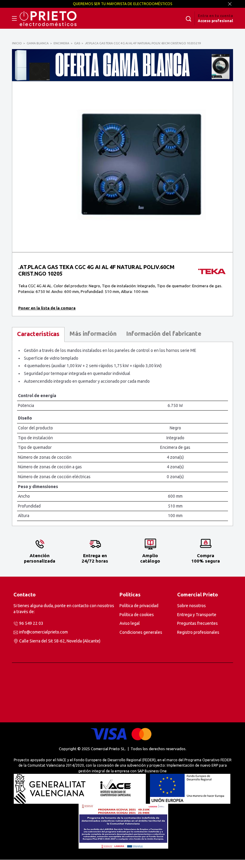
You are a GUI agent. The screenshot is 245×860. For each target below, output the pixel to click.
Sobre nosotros (191, 605)
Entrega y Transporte (196, 614)
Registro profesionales (198, 632)
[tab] (38, 334)
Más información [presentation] (93, 333)
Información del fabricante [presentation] (163, 333)
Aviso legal (130, 623)
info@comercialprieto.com (43, 632)
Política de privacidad (139, 605)
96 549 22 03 (31, 623)
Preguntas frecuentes (197, 623)
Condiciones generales (141, 632)
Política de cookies (137, 614)
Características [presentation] (38, 333)
